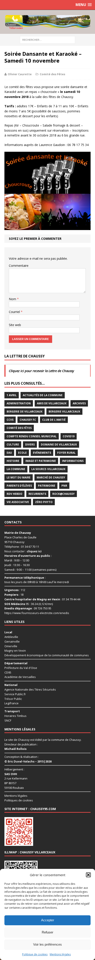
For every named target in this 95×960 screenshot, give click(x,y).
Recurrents (37, 494)
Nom (13, 299)
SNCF (7, 720)
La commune (16, 469)
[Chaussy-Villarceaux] (47, 22)
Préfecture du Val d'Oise (20, 668)
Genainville (12, 641)
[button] (88, 875)
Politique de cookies (35, 954)
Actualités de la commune (43, 395)
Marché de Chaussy (51, 477)
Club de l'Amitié (54, 420)
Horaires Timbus (15, 716)
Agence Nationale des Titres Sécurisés (30, 689)
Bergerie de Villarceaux (24, 411)
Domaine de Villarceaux (59, 444)
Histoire (13, 461)
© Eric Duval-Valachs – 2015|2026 (27, 761)
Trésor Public (13, 699)
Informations (73, 461)
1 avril (12, 395)
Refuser (47, 932)
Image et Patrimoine (40, 461)
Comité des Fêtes (52, 74)
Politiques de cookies (18, 800)
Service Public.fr (15, 694)
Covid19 (68, 436)
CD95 (7, 672)
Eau (9, 453)
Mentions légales (60, 954)
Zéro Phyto (44, 502)
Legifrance (11, 703)
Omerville (10, 646)
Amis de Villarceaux (51, 403)
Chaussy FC (28, 420)
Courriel (15, 312)
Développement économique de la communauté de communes (46, 655)
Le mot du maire (18, 477)
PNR (64, 486)
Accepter (47, 920)
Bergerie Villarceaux (64, 411)
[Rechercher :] (47, 39)
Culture (13, 444)
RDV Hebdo (14, 494)
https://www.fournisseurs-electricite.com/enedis (36, 613)
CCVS (10, 420)
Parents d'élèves (19, 486)
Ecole (22, 453)
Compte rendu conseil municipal (32, 436)
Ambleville (11, 637)
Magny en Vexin (15, 651)
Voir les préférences (47, 944)
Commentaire (18, 265)
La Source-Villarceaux (48, 469)
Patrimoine (46, 486)
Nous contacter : (23, 551)
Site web (15, 325)
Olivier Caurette (20, 74)
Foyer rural (66, 453)
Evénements (42, 453)
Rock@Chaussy (63, 494)
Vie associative (18, 502)
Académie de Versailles (20, 677)
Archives (79, 403)
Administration (19, 403)
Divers (30, 444)
